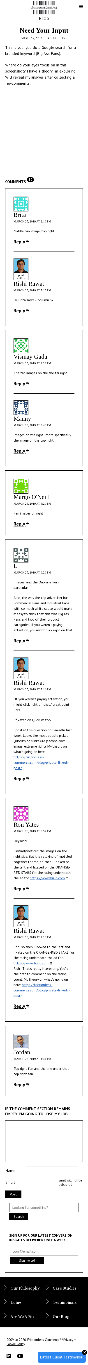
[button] (77, 8)
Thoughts (57, 38)
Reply (20, 241)
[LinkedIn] (12, 1356)
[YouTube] (22, 1356)
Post (13, 1194)
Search (19, 1216)
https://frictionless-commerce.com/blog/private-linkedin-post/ (42, 762)
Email (10, 1182)
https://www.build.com (47, 878)
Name (10, 1170)
